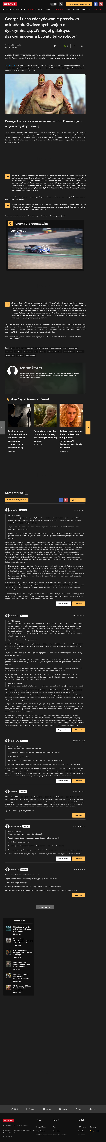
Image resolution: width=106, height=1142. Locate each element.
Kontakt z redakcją (60, 1135)
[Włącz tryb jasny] (53, 4)
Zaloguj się (79, 500)
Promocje (58, 10)
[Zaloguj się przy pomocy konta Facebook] (96, 4)
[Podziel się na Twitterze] (82, 46)
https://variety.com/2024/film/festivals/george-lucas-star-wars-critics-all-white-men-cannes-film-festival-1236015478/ (46, 338)
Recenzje (17, 10)
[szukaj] (61, 4)
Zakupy (93, 1127)
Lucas (7, 197)
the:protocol (94, 1131)
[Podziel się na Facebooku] (74, 46)
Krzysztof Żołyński (13, 45)
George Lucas (10, 65)
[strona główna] (15, 4)
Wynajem (86, 10)
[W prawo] (88, 427)
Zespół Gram (41, 1127)
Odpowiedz (79, 603)
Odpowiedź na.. (63, 603)
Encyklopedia (72, 10)
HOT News (82, 1127)
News (5, 10)
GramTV (81, 1131)
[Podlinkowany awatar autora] (12, 371)
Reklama (56, 1131)
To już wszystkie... (45, 907)
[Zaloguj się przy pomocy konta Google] (101, 4)
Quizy (30, 10)
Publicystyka (45, 10)
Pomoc (55, 1127)
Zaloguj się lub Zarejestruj (81, 4)
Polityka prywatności (44, 1135)
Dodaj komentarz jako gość (16, 500)
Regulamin (40, 1131)
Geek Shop (98, 10)
